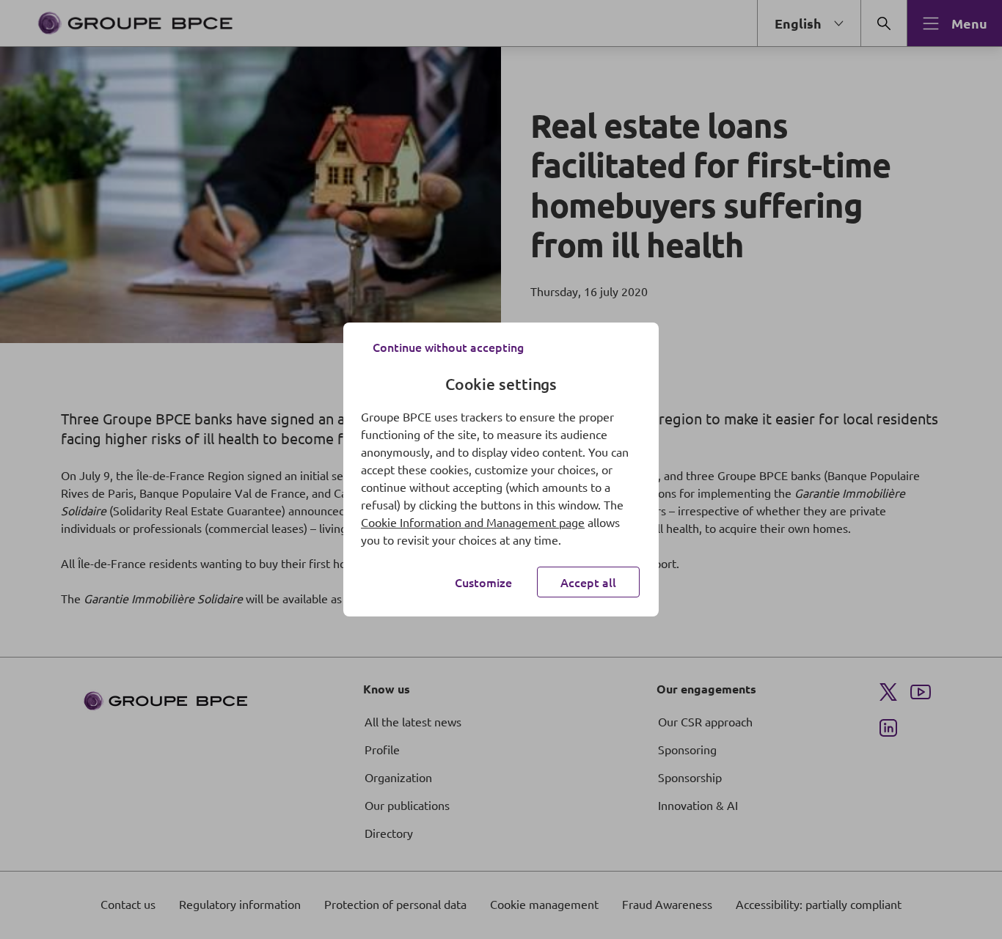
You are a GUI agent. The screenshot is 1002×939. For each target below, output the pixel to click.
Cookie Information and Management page (473, 522)
